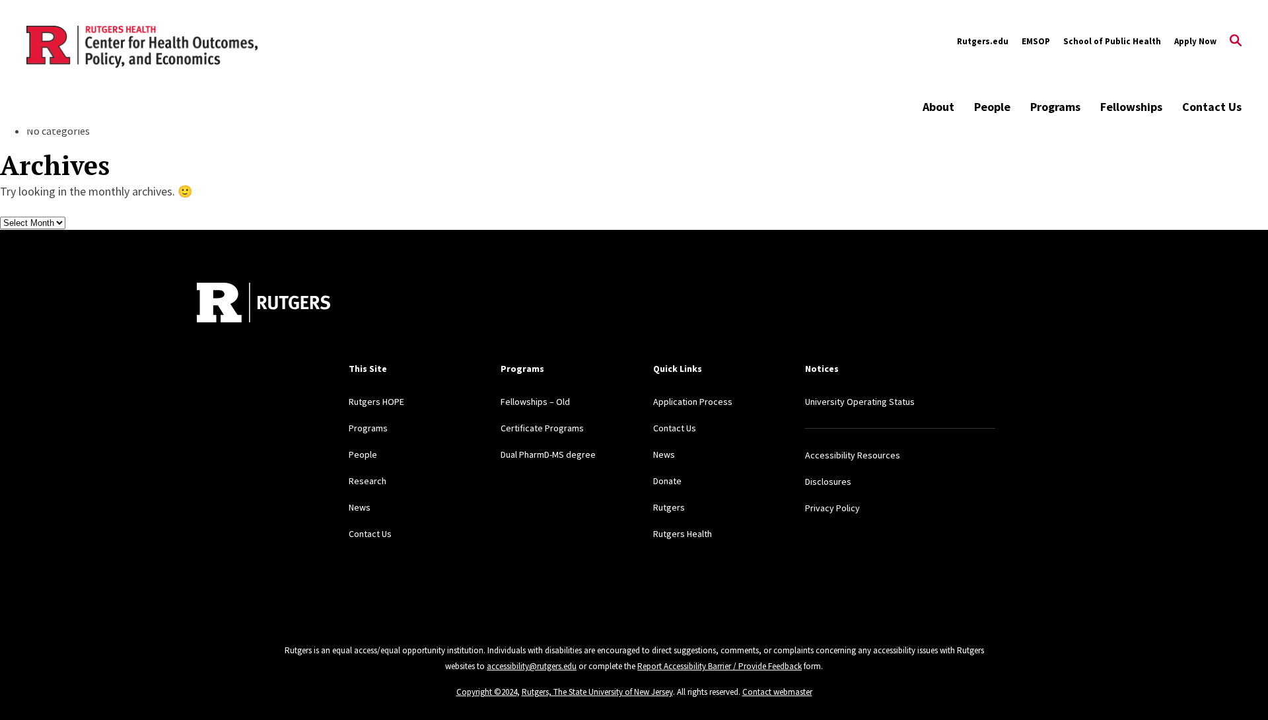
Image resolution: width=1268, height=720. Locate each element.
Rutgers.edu (982, 41)
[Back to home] (263, 302)
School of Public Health (1112, 41)
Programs (1055, 106)
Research (367, 481)
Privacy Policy (832, 508)
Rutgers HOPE (376, 402)
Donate (667, 481)
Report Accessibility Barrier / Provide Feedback (719, 666)
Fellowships (1131, 106)
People (992, 106)
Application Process (692, 402)
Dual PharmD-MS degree (548, 454)
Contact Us (1212, 106)
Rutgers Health (682, 534)
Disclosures (828, 481)
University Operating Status (860, 402)
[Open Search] (1236, 41)
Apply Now (1195, 41)
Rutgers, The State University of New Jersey (597, 692)
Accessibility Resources (852, 455)
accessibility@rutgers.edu (532, 666)
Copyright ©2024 (486, 692)
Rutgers (669, 507)
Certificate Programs (542, 428)
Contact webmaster (777, 692)
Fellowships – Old (535, 402)
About (938, 106)
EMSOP (1036, 41)
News (359, 507)
